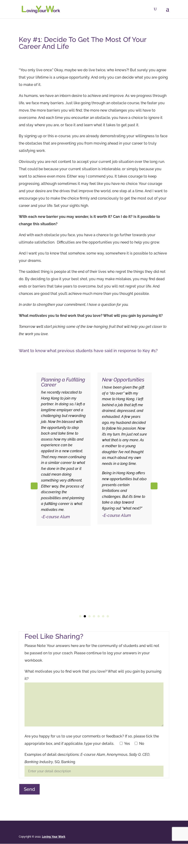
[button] (154, 485)
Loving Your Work (53, 836)
